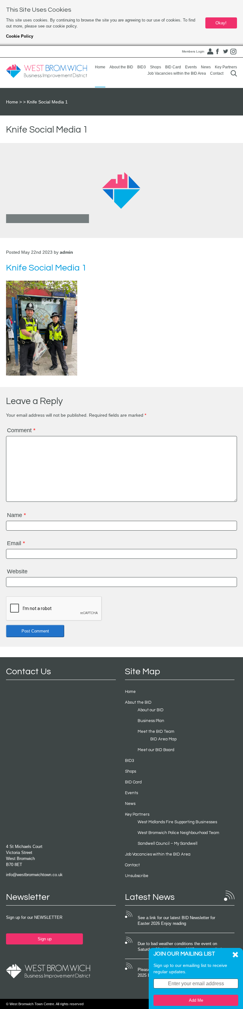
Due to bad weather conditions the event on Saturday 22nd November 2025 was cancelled (179, 947)
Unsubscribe (136, 876)
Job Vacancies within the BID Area (176, 73)
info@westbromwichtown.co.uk (34, 874)
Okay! (221, 23)
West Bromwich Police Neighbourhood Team (178, 833)
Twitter (225, 51)
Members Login (193, 51)
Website (17, 571)
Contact (216, 73)
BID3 (141, 67)
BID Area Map (163, 739)
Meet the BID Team (156, 731)
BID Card (173, 67)
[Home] (46, 71)
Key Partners (226, 67)
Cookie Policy (19, 36)
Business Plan (151, 721)
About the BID (121, 67)
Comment (21, 430)
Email (16, 543)
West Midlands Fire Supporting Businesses (177, 822)
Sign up (45, 939)
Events (191, 67)
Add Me (196, 1000)
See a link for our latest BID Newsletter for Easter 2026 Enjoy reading (176, 921)
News (206, 67)
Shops (155, 67)
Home (100, 67)
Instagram (233, 51)
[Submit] (234, 73)
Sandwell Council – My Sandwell (167, 843)
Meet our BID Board (156, 750)
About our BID (151, 710)
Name (16, 515)
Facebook (217, 51)
